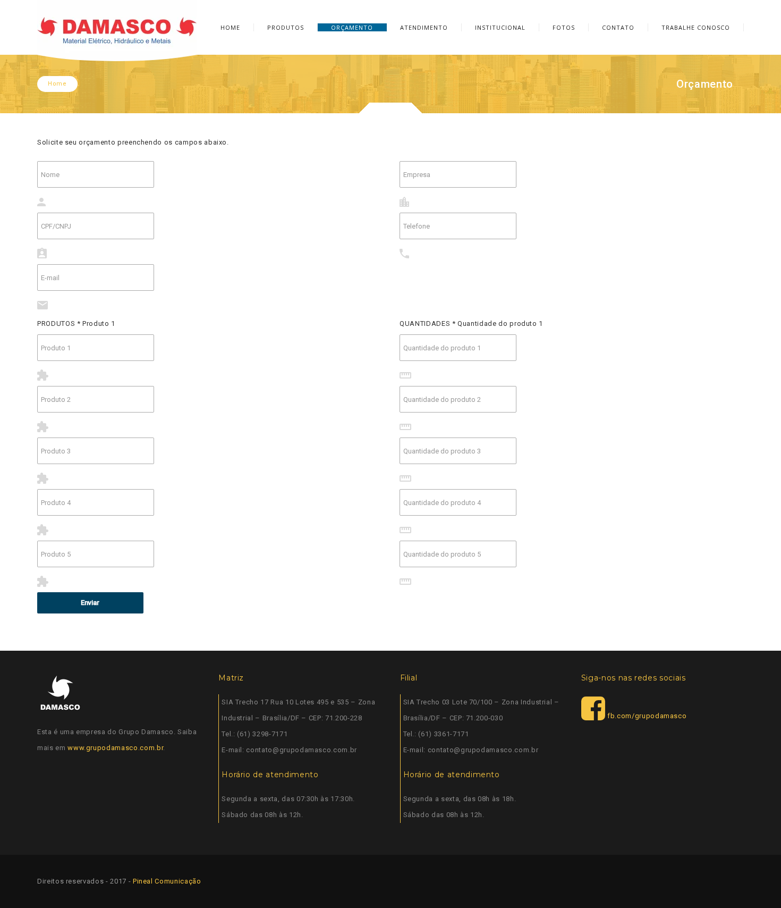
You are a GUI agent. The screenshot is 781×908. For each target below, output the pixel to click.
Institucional (500, 27)
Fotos (564, 27)
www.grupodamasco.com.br (115, 748)
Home (230, 27)
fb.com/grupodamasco (645, 716)
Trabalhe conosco (695, 27)
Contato (618, 27)
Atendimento (424, 27)
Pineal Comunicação (167, 881)
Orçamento (352, 27)
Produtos (285, 27)
